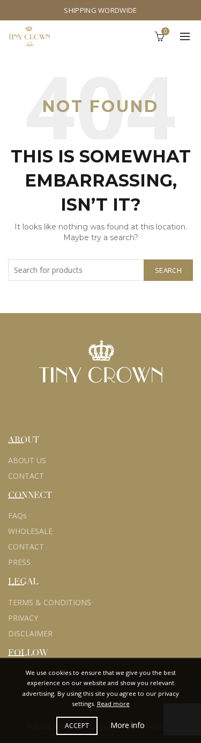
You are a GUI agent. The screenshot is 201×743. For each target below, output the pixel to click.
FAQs (17, 515)
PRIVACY (23, 618)
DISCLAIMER (30, 633)
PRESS (19, 562)
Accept (77, 725)
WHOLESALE (30, 531)
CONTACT (26, 476)
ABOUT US (27, 460)
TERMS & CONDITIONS (49, 602)
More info (127, 725)
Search (168, 270)
